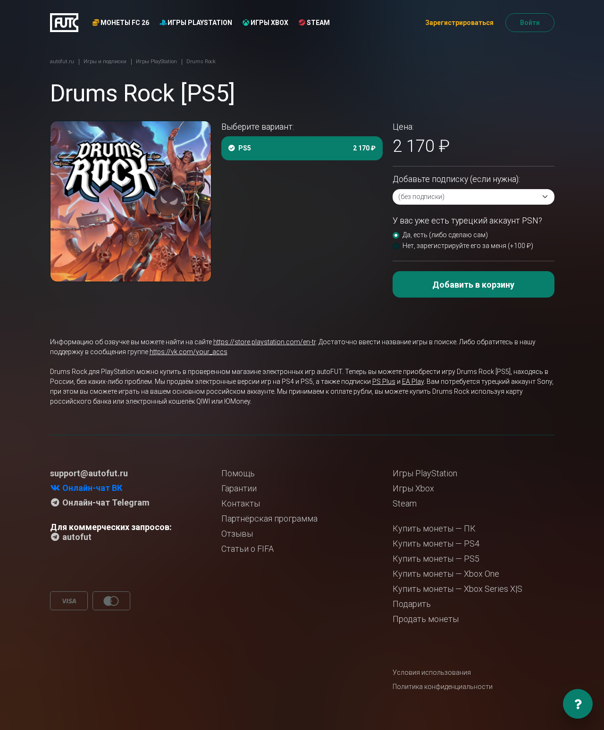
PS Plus (383, 381)
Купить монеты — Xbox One (446, 574)
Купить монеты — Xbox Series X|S (457, 589)
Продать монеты (426, 619)
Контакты (240, 503)
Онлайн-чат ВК (91, 488)
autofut (76, 537)
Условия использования (432, 672)
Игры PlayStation (199, 22)
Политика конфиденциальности (443, 686)
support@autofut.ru (89, 473)
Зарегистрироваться (459, 22)
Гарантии (239, 488)
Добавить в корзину (473, 285)
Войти (530, 22)
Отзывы (237, 534)
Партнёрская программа (269, 518)
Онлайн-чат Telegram (105, 502)
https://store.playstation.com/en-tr (264, 342)
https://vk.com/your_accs (188, 352)
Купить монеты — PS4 (436, 543)
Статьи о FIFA (247, 549)
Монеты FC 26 (124, 22)
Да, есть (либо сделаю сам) (445, 235)
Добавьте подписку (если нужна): (456, 179)
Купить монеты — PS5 (436, 559)
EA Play (413, 381)
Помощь (238, 473)
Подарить (412, 604)
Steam (317, 22)
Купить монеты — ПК (434, 528)
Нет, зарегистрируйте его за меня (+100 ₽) (468, 245)
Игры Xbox (268, 22)
